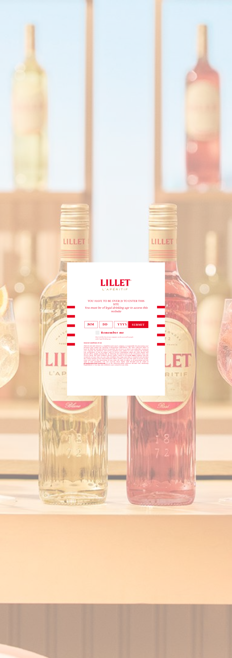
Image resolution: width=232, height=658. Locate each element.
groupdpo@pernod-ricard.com (94, 363)
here (134, 355)
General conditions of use (93, 343)
